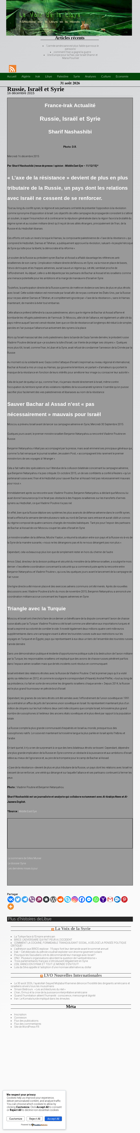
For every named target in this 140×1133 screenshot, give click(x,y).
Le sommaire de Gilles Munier (24, 858)
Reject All (34, 1118)
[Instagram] (74, 899)
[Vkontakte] (10, 899)
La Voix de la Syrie (73, 928)
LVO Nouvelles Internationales (73, 975)
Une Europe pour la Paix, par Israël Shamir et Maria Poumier (72, 56)
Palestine (62, 76)
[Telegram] (25, 899)
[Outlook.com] (117, 899)
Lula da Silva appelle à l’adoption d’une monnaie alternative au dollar (52, 967)
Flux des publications (26, 1020)
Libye (48, 76)
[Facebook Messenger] (89, 899)
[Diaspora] (46, 899)
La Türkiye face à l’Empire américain (34, 936)
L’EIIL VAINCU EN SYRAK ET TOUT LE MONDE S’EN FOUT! (46, 964)
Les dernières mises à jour (23, 868)
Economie (122, 76)
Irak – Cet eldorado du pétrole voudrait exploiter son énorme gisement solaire (58, 951)
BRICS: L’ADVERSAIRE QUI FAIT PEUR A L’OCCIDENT (43, 939)
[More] (10, 906)
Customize (15, 1118)
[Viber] (32, 899)
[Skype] (67, 899)
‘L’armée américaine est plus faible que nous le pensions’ (72, 47)
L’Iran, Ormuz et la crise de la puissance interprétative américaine (50, 992)
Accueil (11, 76)
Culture (106, 76)
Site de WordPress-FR (26, 1026)
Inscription (20, 1014)
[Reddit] (60, 899)
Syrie (76, 76)
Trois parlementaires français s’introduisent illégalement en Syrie (51, 961)
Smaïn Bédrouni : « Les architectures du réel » (39, 989)
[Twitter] (18, 899)
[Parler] (39, 899)
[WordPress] (53, 899)
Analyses (90, 76)
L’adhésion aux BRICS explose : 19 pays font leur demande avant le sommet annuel (61, 948)
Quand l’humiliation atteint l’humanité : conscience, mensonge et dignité (54, 995)
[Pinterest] (124, 899)
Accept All (53, 1118)
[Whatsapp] (96, 899)
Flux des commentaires (27, 1023)
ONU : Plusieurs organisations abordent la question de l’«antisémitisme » (55, 958)
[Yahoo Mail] (103, 899)
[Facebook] (82, 899)
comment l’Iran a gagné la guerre (72, 52)
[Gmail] (110, 899)
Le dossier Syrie (17, 863)
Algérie (26, 76)
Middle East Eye (28, 811)
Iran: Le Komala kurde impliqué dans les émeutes (42, 998)
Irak (37, 76)
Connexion (20, 1017)
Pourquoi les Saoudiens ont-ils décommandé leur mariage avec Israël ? (54, 955)
